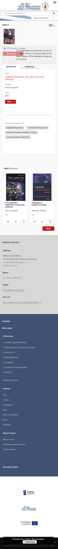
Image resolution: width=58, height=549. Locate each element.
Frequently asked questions (14, 444)
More (48, 228)
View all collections (10, 380)
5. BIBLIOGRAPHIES (10, 357)
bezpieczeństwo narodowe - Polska (21, 132)
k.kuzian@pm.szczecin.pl (13, 290)
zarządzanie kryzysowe (37, 127)
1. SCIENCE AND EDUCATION (14, 342)
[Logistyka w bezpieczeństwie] (42, 187)
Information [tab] (29, 67)
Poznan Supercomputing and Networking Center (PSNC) (29, 544)
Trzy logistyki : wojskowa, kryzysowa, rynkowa (15, 205)
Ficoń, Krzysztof (11, 87)
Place (5, 420)
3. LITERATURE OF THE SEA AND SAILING (19, 347)
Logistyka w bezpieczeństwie (39, 204)
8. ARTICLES (7, 372)
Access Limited (17, 48)
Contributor (8, 405)
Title (4, 395)
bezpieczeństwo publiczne (17, 137)
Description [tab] (11, 67)
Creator (6, 400)
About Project (8, 439)
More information (38, 539)
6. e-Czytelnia (8, 362)
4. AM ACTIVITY (9, 352)
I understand (30, 542)
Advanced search (41, 18)
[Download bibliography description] (8, 221)
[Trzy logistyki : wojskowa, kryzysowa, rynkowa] (15, 187)
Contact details (9, 449)
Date (5, 410)
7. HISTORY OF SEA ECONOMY (15, 367)
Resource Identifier (10, 415)
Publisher (7, 425)
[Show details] (23, 221)
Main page (7, 328)
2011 (7, 95)
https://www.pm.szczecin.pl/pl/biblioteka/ (21, 302)
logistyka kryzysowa (14, 127)
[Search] (54, 13)
